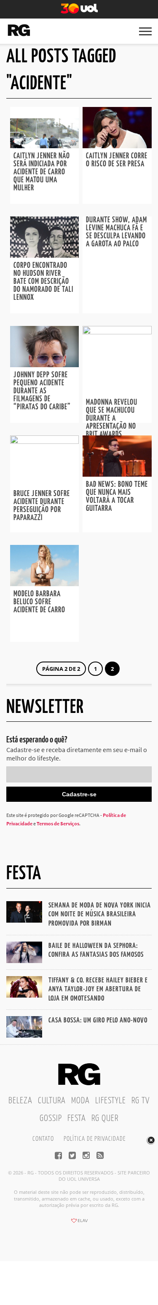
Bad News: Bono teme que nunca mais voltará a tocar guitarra (117, 496)
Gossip (51, 1118)
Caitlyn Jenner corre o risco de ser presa (116, 160)
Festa (76, 1118)
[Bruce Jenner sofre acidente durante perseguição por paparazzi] (44, 441)
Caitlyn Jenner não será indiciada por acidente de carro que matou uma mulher (41, 172)
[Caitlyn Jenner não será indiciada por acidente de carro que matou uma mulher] (44, 145)
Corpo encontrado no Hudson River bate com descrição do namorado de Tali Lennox (43, 282)
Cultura (52, 1101)
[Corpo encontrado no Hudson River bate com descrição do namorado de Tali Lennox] (44, 255)
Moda (80, 1101)
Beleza (20, 1101)
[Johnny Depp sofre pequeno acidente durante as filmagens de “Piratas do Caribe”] (44, 364)
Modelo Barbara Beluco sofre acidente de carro (39, 602)
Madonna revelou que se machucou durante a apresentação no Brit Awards (111, 418)
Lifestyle (110, 1101)
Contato (43, 1139)
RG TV (140, 1101)
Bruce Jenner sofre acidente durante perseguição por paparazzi (41, 506)
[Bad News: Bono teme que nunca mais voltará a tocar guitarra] (117, 474)
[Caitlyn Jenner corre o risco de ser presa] (117, 145)
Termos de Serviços (58, 823)
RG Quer (104, 1118)
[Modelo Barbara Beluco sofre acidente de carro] (44, 583)
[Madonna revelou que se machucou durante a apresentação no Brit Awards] (117, 332)
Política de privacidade (95, 1139)
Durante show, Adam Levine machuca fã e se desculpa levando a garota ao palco (116, 232)
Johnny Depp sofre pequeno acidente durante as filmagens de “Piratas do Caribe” (42, 391)
